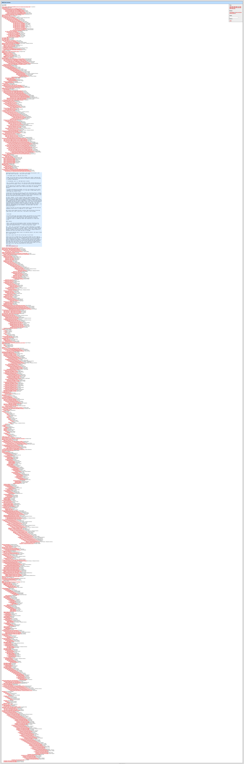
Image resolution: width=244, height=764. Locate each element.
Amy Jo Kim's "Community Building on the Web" (11, 348)
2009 (232, 8)
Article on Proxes (5, 83)
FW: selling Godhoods (6, 705)
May (236, 12)
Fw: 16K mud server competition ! (8, 16)
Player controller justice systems (8, 100)
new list (3, 451)
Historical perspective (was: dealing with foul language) (12, 90)
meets (3, 343)
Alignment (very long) (6, 554)
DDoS (3, 329)
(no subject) (4, 394)
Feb (231, 12)
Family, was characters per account (8, 110)
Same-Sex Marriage (7, 89)
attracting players (5, 634)
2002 (230, 7)
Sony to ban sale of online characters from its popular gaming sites (14, 138)
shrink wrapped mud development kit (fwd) (9, 561)
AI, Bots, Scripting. (5, 409)
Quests (3, 411)
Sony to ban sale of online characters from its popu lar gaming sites (17, 141)
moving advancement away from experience (10, 630)
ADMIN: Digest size (5, 436)
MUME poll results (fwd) (6, 582)
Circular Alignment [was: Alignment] (8, 437)
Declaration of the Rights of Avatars (8, 352)
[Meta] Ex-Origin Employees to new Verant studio (11, 576)
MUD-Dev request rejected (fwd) (8, 44)
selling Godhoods (5, 588)
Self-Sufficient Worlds (6, 638)
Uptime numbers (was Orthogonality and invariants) (11, 48)
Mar (233, 12)
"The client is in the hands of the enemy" (9, 707)
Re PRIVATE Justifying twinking (7, 505)
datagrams (4, 691)
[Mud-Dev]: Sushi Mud (6, 550)
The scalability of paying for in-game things (11, 445)
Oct (231, 13)
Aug (241, 12)
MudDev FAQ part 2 (5, 338)
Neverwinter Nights (5, 39)
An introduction (4, 7)
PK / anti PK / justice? (6, 38)
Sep (230, 13)
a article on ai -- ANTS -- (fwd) (7, 704)
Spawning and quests (6, 392)
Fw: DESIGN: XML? (5, 37)
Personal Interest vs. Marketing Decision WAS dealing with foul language (15, 169)
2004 (234, 7)
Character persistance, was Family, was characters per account (15, 560)
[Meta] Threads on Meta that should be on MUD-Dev (11, 248)
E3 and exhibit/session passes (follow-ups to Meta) (11, 633)
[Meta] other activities (6, 154)
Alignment (4, 425)
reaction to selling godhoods (7, 684)
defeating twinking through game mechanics (10, 510)
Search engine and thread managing (8, 579)
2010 (234, 8)
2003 (232, 7)
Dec (235, 13)
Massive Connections (6, 544)
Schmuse (3, 50)
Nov (233, 13)
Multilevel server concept (6, 52)
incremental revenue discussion (8, 450)
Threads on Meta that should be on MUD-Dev (10, 247)
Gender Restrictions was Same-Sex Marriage (12, 131)
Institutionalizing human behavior (8, 351)
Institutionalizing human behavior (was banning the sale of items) (13, 305)
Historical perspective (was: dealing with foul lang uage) (14, 92)
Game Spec (4, 577)
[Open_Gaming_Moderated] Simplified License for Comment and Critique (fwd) (16, 6)
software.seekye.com (122, 763)
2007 (240, 7)
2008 (230, 8)
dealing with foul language (6, 65)
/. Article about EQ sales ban (7, 336)
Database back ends (5, 507)
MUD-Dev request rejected (7, 439)
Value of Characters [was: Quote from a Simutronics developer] (13, 438)
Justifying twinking (5, 452)
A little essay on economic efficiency (8, 88)
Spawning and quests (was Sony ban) (8, 315)
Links (231, 20)
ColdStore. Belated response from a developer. (10, 572)
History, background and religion (8, 157)
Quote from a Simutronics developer (8, 398)
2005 (236, 7)
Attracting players (10, 637)
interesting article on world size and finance (10, 548)
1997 (232, 6)
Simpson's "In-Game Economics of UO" (9, 519)
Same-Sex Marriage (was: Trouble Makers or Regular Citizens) (13, 58)
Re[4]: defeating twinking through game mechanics (11, 581)
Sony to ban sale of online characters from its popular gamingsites (16, 140)
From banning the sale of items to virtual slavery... (11, 578)
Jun (238, 12)
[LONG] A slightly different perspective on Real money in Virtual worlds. (15, 253)
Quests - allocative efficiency (7, 406)
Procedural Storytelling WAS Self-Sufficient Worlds (11, 710)
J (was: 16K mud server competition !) (9, 40)
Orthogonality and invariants (9, 47)
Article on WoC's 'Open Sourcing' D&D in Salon (10, 51)
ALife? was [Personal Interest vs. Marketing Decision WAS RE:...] (13, 449)
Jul (239, 12)
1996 (230, 6)
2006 (238, 7)
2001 (240, 6)
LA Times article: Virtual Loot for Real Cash (10, 552)
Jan (230, 12)
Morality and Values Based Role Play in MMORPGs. (11, 43)
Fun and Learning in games (7, 502)
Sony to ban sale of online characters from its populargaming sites (22, 151)
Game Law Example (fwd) (6, 500)
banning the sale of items (6, 255)
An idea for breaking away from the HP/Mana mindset (11, 8)
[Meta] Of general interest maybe (8, 314)
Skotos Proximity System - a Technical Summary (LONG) (12, 441)
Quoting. (3, 347)
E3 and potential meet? (6, 395)
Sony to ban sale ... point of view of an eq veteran (10, 249)
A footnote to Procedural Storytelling (8, 711)
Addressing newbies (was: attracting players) (10, 680)
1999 (236, 6)
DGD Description (5, 163)
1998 (234, 6)
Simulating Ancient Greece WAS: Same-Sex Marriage (11, 85)
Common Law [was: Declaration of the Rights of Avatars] (12, 407)
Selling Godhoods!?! (7, 614)
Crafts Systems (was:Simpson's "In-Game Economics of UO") (15, 686)
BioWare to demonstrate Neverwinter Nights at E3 (13, 570)
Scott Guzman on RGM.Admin (7, 397)
